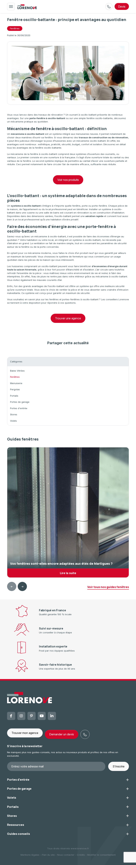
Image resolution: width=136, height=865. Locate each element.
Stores (13, 414)
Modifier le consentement (101, 854)
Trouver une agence (68, 318)
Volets (13, 420)
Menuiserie (16, 383)
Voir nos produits (68, 180)
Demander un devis (61, 734)
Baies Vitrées (17, 370)
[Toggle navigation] (11, 6)
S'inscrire (118, 766)
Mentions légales (30, 854)
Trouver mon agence (25, 733)
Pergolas (15, 389)
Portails (14, 395)
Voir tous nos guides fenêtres (108, 587)
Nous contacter (65, 854)
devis (121, 6)
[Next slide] (22, 586)
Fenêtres (14, 28)
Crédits (81, 854)
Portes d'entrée (18, 408)
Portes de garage (19, 401)
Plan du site (48, 854)
